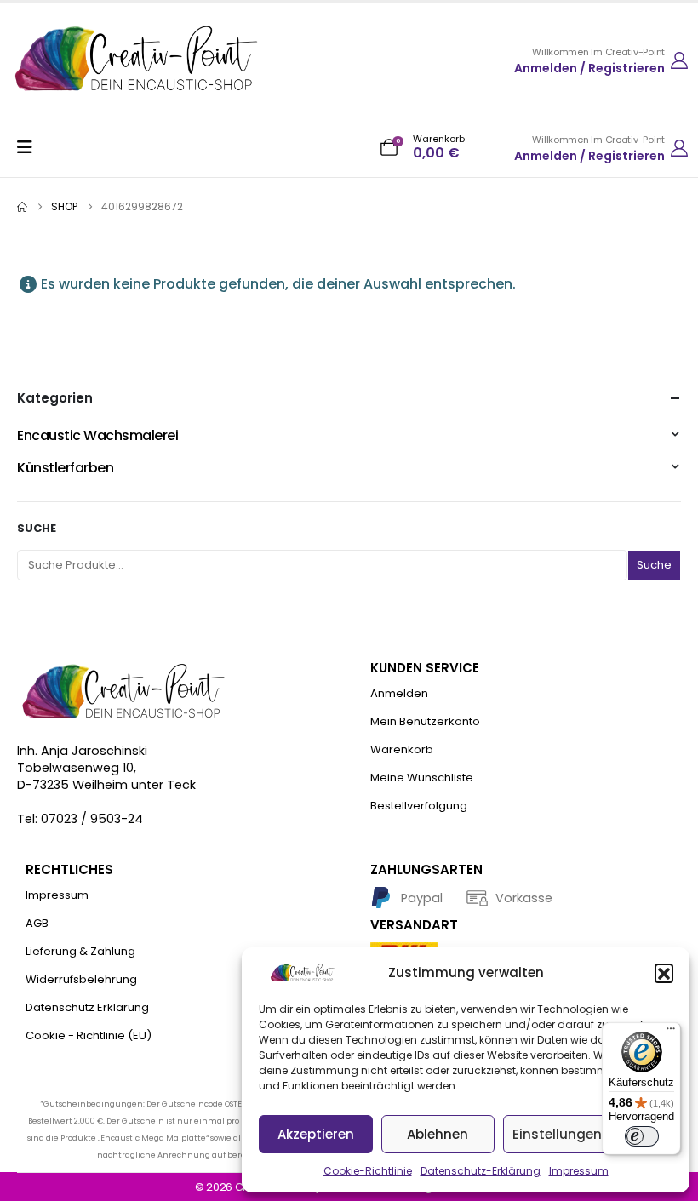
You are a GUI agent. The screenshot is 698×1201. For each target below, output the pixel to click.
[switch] (642, 1136)
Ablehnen (437, 1134)
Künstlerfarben (65, 468)
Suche (36, 528)
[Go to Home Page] (22, 206)
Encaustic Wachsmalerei (97, 435)
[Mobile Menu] (30, 147)
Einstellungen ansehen (587, 1134)
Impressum (579, 1171)
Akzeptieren (315, 1134)
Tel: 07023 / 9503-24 (80, 818)
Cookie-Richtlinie (367, 1171)
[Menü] (671, 1032)
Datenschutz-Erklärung (481, 1171)
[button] (663, 972)
